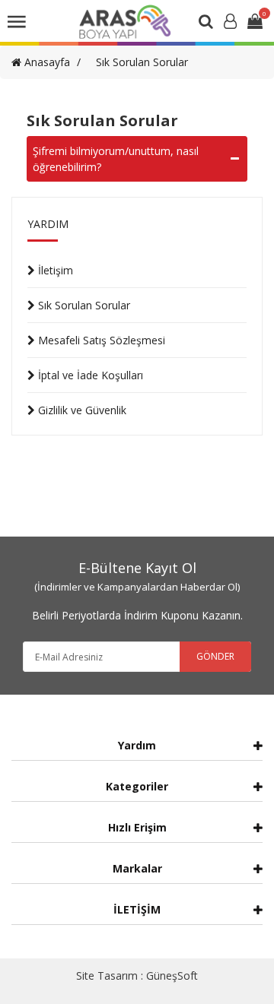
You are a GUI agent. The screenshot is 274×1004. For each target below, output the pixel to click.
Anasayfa (45, 62)
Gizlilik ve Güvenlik (80, 410)
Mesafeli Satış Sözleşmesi (100, 340)
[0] (255, 22)
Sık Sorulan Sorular (142, 62)
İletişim (54, 270)
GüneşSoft (172, 975)
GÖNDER (215, 656)
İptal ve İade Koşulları (89, 375)
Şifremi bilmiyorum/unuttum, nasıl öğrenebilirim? (116, 159)
